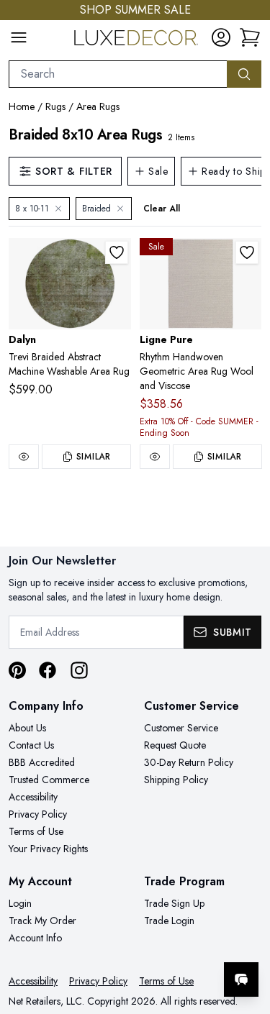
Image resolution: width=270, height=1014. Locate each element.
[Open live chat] (241, 979)
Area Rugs (98, 106)
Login (20, 903)
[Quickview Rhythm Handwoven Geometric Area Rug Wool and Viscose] (155, 456)
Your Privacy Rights (48, 848)
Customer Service (181, 728)
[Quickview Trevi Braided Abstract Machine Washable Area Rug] (24, 456)
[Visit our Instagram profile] (79, 670)
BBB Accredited (42, 762)
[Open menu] (19, 37)
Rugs (55, 106)
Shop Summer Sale (135, 9)
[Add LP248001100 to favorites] (246, 252)
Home (22, 106)
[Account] (221, 37)
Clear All (161, 208)
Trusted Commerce (49, 779)
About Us (27, 728)
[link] (249, 37)
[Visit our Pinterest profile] (17, 670)
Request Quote (175, 745)
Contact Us (31, 745)
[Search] (244, 74)
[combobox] (118, 74)
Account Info (35, 938)
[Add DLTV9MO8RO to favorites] (116, 252)
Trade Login (169, 920)
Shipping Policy (176, 779)
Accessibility (33, 797)
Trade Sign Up (174, 903)
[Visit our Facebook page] (47, 670)
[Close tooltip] (247, 935)
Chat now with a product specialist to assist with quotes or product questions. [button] (160, 941)
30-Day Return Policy (188, 762)
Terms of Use (36, 831)
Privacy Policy (38, 814)
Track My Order (42, 920)
